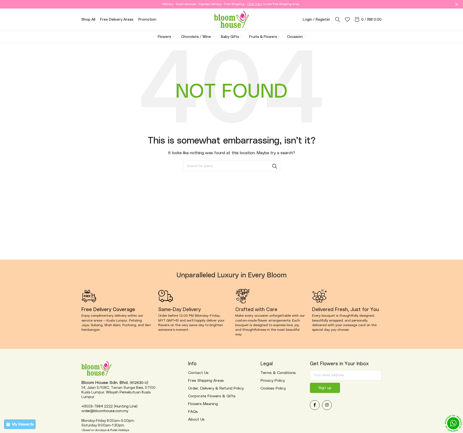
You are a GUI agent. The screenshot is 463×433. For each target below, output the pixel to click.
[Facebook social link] (315, 405)
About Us (196, 419)
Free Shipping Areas (206, 380)
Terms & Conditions (278, 373)
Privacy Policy (273, 380)
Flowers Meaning (203, 404)
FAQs (193, 412)
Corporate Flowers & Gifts (212, 396)
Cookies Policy (273, 388)
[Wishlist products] (347, 19)
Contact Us (198, 373)
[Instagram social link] (327, 405)
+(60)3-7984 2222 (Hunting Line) (109, 406)
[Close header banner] (457, 4)
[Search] (337, 19)
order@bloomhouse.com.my (104, 411)
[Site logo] (231, 19)
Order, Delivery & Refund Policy (216, 388)
